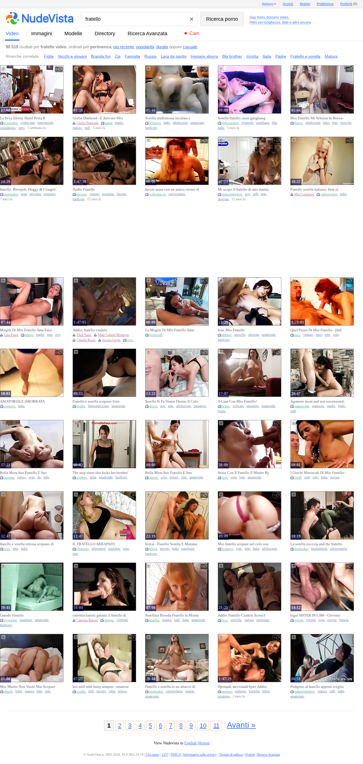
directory (105, 33)
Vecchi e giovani (72, 56)
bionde (121, 194)
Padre (280, 56)
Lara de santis (173, 56)
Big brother (232, 56)
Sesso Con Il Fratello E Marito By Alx (243, 473)
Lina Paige (11, 335)
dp (39, 477)
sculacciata (27, 123)
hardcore (151, 128)
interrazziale (45, 123)
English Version (197, 743)
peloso (21, 477)
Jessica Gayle (111, 340)
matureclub (301, 406)
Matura (331, 56)
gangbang (262, 123)
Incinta (252, 56)
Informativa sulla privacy (200, 755)
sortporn (9, 406)
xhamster (83, 549)
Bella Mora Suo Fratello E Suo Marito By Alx (23, 473)
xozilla (81, 692)
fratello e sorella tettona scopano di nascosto (27, 544)
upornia (9, 478)
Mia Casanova (304, 194)
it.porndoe (11, 123)
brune (221, 411)
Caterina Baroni (87, 620)
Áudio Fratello (84, 189)
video (12, 33)
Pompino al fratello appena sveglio (317, 686)
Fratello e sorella (305, 56)
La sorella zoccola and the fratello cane (316, 544)
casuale (190, 46)
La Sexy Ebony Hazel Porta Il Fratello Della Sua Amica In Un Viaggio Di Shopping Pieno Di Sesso (23, 118)
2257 (165, 755)
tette (334, 123)
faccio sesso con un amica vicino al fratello (172, 189)
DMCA (176, 755)
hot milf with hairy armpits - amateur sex (100, 686)
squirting (114, 549)
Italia (267, 56)
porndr (298, 620)
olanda (189, 691)
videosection (230, 123)
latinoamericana (98, 406)
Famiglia (132, 56)
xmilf (297, 478)
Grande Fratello (12, 615)
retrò (319, 335)
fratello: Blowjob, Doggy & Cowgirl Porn (28, 189)
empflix (154, 620)
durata (162, 46)
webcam (238, 406)
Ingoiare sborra (204, 56)
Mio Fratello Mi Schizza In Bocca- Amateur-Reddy (316, 118)
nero (21, 128)
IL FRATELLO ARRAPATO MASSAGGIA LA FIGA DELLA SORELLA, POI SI (96, 544)
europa (334, 477)
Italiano (267, 4)
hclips (226, 406)
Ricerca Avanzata (147, 33)
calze (112, 691)
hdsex (153, 549)
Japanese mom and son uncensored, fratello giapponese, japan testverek (317, 401)
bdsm (266, 691)
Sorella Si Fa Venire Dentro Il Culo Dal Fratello (171, 401)
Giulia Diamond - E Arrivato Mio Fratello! (98, 118)
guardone (26, 620)
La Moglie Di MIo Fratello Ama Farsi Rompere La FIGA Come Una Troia (171, 330)
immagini (41, 33)
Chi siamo (152, 755)
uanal (108, 123)
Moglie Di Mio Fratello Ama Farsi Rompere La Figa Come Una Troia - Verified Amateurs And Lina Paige (27, 330)
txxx (130, 340)
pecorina (35, 194)
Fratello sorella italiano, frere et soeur (314, 189)
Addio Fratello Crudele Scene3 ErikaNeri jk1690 (241, 615)
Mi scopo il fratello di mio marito (243, 189)
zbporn (109, 620)
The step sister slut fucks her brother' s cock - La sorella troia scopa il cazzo (100, 473)
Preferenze (325, 4)
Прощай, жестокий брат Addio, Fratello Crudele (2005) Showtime (244, 686)
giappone (318, 406)
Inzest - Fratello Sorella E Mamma (171, 544)
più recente (123, 46)
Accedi (288, 4)
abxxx (153, 406)
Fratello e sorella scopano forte (96, 401)
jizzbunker (11, 194)
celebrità (122, 620)
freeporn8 (155, 335)
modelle (73, 33)
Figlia (49, 56)
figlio (341, 406)
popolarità (145, 46)
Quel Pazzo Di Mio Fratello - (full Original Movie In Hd (316, 330)
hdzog (298, 123)
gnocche (345, 123)
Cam (194, 33)
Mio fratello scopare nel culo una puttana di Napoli (243, 544)
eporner (82, 194)
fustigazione (319, 549)
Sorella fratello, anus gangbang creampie (241, 118)
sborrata (223, 199)
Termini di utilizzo (231, 755)
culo (336, 335)
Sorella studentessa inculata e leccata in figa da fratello (167, 118)
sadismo (240, 691)
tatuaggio (200, 406)
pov (247, 194)
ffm (274, 123)
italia (167, 123)
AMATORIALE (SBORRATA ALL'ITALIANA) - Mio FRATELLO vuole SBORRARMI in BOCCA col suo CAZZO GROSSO (27, 401)
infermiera (98, 549)
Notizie (250, 755)
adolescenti (180, 123)
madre (119, 123)
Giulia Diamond (87, 123)
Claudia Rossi (86, 340)
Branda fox (101, 56)
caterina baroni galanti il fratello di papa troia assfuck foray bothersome (100, 615)
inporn (153, 478)
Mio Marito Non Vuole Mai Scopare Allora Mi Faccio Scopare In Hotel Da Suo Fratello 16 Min (27, 686)
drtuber (226, 335)
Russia (150, 56)
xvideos (82, 478)
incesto (164, 549)
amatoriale (197, 123)
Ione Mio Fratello (231, 330)
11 (216, 725)
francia (343, 620)
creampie (247, 123)
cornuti (311, 620)
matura (77, 128)
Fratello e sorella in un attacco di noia (170, 686)
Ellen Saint (84, 335)
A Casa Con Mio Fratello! (237, 401)
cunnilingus (8, 128)
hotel (18, 691)
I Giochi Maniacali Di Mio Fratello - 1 (318, 473)
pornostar (262, 620)
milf (87, 128)
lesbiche (254, 691)
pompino (50, 194)
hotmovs (155, 123)
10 (203, 725)
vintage (94, 194)
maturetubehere (232, 194)
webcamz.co (157, 194)
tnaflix (81, 406)
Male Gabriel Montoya (113, 335)
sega (24, 194)
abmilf (8, 692)
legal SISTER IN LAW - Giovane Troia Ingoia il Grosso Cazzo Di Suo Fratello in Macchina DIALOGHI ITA (318, 615)
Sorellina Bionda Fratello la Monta (172, 615)
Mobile (305, 4)
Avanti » (241, 725)
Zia (118, 56)
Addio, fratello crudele (90, 330)
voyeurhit (10, 620)
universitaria (176, 194)
